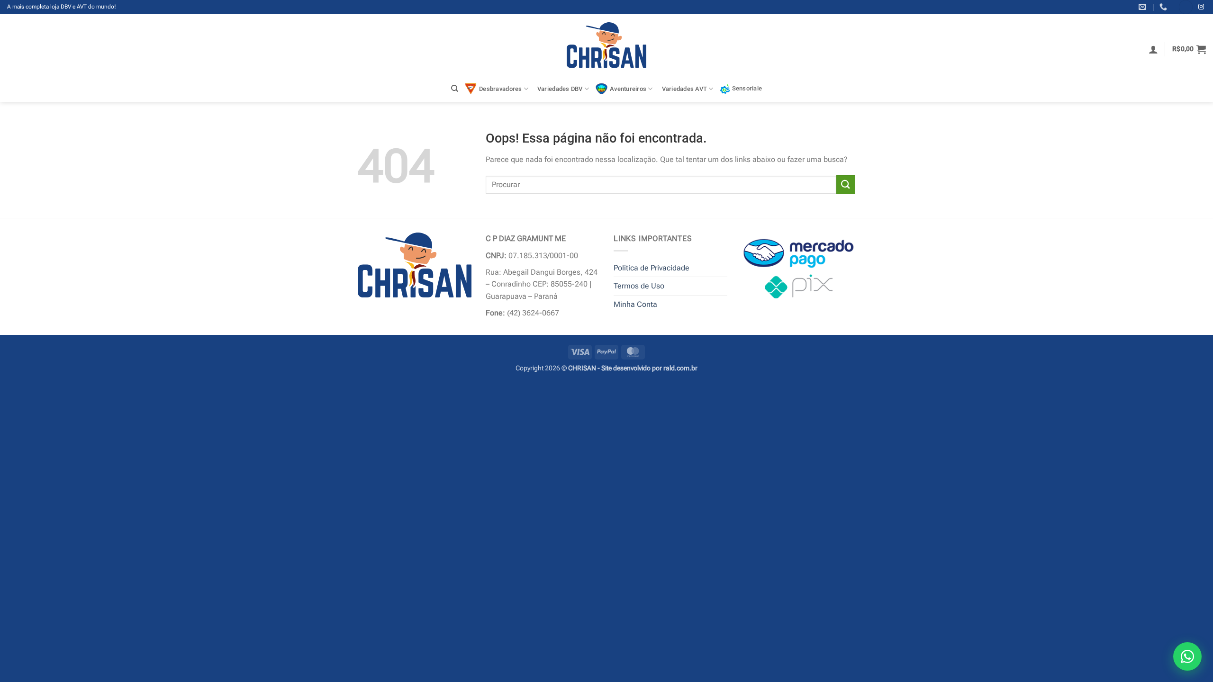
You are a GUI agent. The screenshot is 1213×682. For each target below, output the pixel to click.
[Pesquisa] (454, 89)
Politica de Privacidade (651, 267)
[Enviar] (845, 184)
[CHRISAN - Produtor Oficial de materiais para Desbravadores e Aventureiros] (607, 45)
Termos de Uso (639, 285)
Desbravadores (500, 88)
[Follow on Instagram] (1201, 7)
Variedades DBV (560, 88)
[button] (1153, 49)
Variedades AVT (684, 88)
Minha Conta (635, 304)
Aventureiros (628, 88)
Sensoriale (747, 88)
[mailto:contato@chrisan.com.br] (1144, 7)
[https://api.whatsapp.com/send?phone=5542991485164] (1164, 7)
